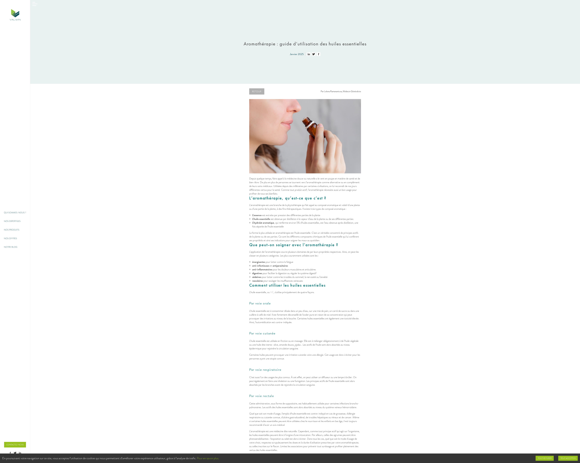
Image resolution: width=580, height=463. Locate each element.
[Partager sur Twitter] (314, 54)
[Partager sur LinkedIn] (309, 54)
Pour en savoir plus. (208, 458)
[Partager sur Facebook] (318, 54)
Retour (256, 91)
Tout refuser (544, 458)
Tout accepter (568, 458)
